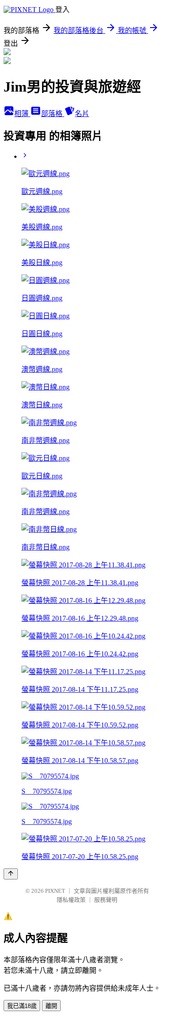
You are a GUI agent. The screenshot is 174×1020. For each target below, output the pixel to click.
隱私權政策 (71, 899)
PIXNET (55, 890)
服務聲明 (105, 899)
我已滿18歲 (22, 1006)
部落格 (52, 113)
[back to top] (11, 873)
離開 (51, 1006)
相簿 (22, 113)
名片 (82, 113)
